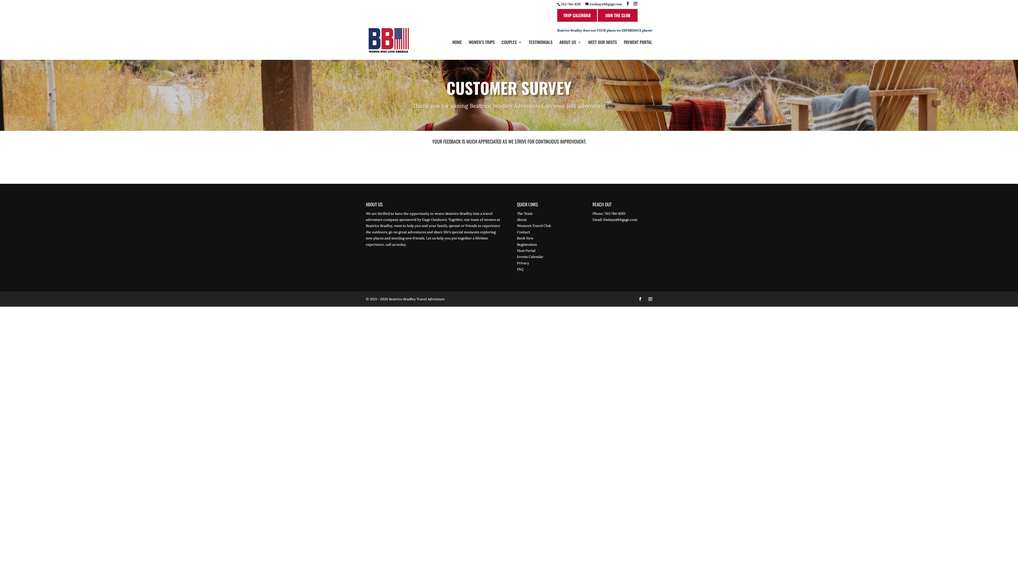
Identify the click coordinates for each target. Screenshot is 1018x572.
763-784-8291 (571, 4)
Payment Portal (638, 42)
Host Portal (526, 250)
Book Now (525, 238)
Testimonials (540, 42)
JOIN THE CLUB (617, 15)
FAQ (520, 269)
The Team (525, 213)
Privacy (523, 263)
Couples (509, 42)
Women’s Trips (482, 42)
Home (457, 42)
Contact (523, 232)
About (522, 219)
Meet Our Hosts (602, 42)
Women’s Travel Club (534, 226)
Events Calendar (530, 256)
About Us (567, 42)
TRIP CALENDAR (577, 15)
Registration (527, 244)
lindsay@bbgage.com (620, 219)
